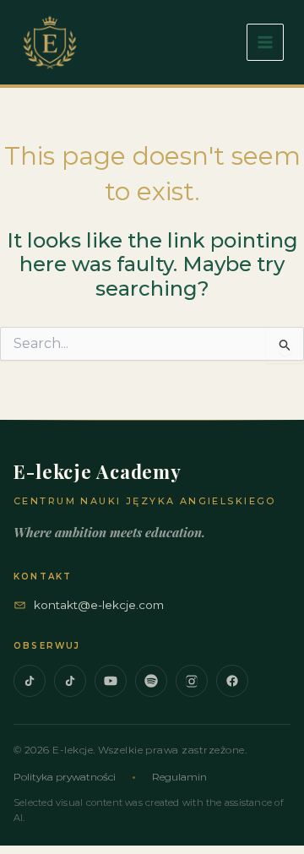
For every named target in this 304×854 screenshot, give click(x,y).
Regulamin (179, 776)
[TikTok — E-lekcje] (30, 681)
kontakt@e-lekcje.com (99, 605)
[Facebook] (232, 681)
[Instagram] (192, 681)
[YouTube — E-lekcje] (111, 681)
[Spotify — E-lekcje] (151, 681)
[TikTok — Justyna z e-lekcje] (70, 681)
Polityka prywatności (65, 776)
